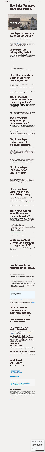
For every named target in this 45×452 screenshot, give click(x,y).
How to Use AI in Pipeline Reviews (15, 370)
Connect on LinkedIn (12, 399)
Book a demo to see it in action (14, 376)
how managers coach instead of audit (16, 232)
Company (25, 1)
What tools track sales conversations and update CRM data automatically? (20, 382)
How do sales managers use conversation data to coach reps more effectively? (20, 383)
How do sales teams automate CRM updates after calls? (17, 384)
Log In (39, 1)
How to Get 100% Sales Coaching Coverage (16, 372)
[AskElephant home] (6, 1)
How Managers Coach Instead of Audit (16, 371)
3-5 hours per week (19, 43)
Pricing (29, 1)
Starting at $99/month (19, 299)
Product (18, 1)
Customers (22, 1)
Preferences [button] (35, 448)
